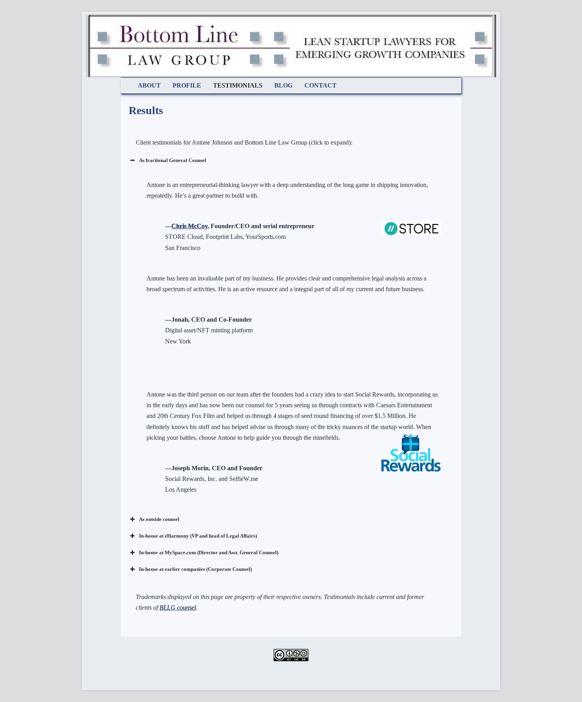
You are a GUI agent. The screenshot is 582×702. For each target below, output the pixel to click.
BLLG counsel (178, 607)
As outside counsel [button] (159, 519)
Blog (283, 85)
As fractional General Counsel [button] (172, 160)
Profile (187, 85)
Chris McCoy (189, 226)
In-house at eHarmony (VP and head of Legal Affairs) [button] (198, 536)
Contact (320, 85)
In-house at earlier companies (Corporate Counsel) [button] (195, 569)
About (149, 85)
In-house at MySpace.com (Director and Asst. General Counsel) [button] (208, 552)
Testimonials (237, 85)
